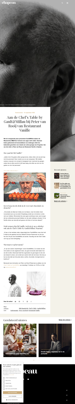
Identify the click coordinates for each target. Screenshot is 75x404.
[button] (62, 3)
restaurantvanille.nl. (10, 267)
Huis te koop (63, 193)
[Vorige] (4, 340)
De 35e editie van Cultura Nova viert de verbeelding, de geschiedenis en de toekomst (65, 186)
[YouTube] (28, 379)
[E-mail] (15, 301)
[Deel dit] (19, 301)
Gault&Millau (41, 308)
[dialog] (12, 382)
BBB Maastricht (23, 308)
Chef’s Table (32, 308)
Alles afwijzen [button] (12, 396)
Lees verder (11, 374)
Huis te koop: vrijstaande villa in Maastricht (65, 196)
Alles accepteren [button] (12, 392)
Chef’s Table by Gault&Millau (12, 265)
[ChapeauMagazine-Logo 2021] (9, 3)
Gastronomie (14, 310)
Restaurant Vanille (34, 310)
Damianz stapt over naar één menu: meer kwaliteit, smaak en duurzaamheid (53, 352)
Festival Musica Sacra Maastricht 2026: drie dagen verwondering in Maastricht (65, 176)
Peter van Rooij (23, 310)
